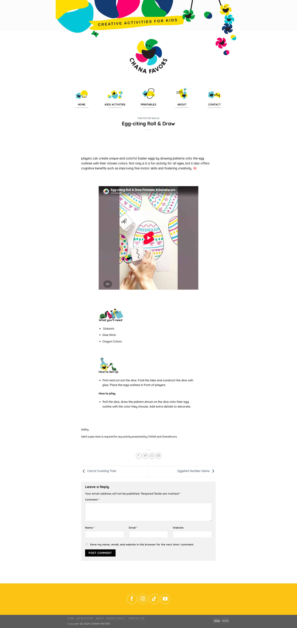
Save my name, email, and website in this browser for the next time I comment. (142, 544)
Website (178, 527)
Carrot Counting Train (101, 471)
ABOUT (100, 618)
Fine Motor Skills (148, 118)
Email (133, 527)
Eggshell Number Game (193, 471)
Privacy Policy (115, 618)
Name (90, 527)
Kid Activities (85, 618)
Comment (92, 499)
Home (70, 618)
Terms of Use (136, 618)
